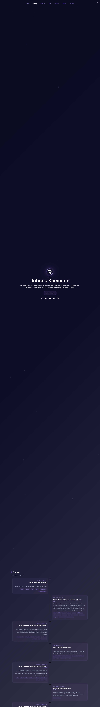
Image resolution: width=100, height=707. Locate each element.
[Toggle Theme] (97, 2)
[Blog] (58, 298)
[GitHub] (42, 298)
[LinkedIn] (46, 298)
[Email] (50, 298)
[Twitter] (54, 298)
